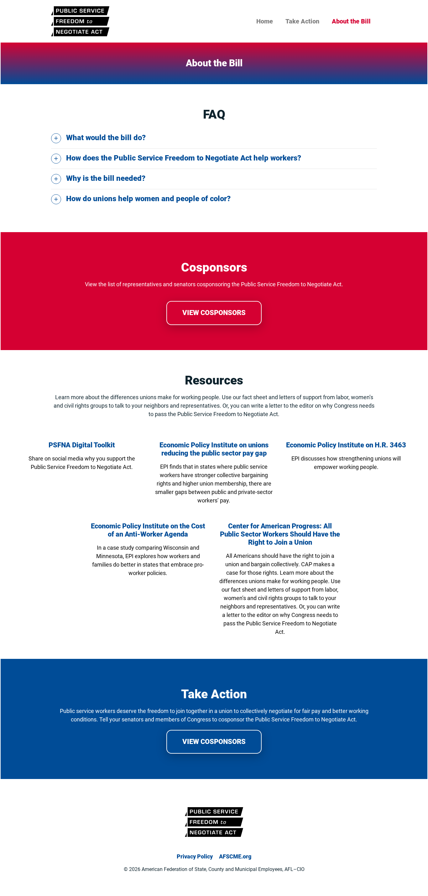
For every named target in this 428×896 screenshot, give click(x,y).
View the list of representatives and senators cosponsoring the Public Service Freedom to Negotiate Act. (214, 284)
